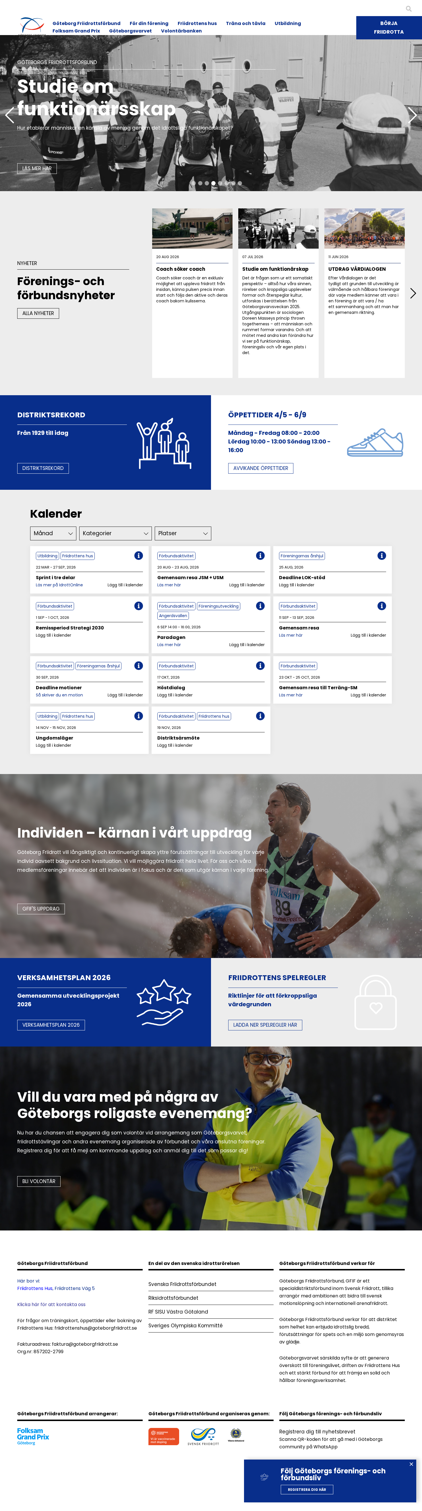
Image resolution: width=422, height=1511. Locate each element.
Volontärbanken (181, 31)
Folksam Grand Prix (76, 31)
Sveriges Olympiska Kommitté (185, 1325)
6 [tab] (226, 183)
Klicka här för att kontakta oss (51, 1304)
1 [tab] (193, 183)
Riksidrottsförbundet (173, 1298)
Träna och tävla (246, 23)
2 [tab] (200, 183)
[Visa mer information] (138, 555)
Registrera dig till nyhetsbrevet (317, 1431)
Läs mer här (169, 585)
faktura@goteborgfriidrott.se (85, 1344)
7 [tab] (233, 183)
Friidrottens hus (197, 23)
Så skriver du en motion (59, 695)
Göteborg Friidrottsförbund (87, 23)
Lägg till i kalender (125, 585)
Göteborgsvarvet (130, 31)
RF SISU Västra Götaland (178, 1311)
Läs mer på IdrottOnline (59, 585)
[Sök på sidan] (409, 9)
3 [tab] (207, 183)
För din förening (149, 23)
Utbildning (288, 23)
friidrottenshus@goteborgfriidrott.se (96, 1328)
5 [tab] (220, 183)
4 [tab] (213, 183)
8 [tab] (240, 183)
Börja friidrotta (389, 27)
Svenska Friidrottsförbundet (182, 1284)
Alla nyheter (38, 313)
